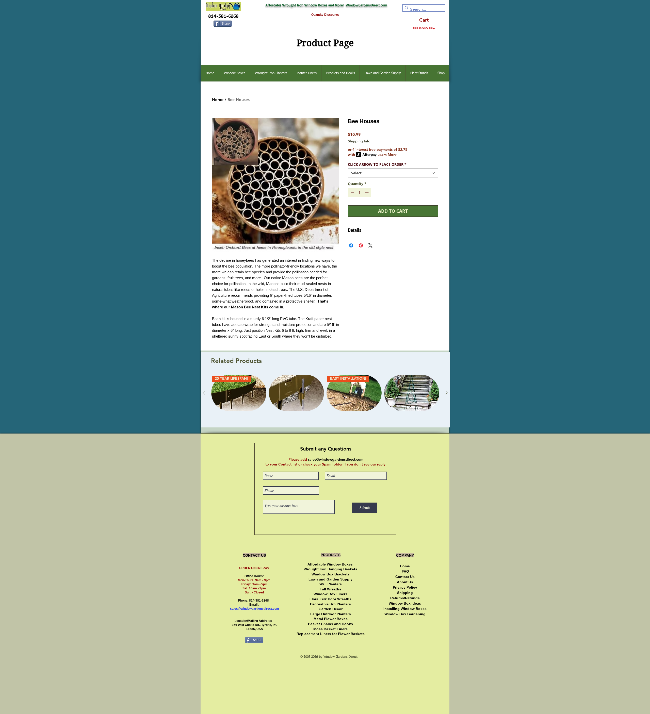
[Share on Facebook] (351, 245)
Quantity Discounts (325, 14)
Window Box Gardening (405, 614)
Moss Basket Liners (330, 629)
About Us (405, 582)
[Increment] (367, 192)
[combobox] (393, 173)
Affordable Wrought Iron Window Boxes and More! (306, 5)
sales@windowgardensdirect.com (254, 608)
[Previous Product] (204, 393)
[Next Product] (447, 393)
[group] (325, 399)
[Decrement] (352, 192)
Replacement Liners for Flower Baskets (331, 634)
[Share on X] (370, 245)
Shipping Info (359, 141)
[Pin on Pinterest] (361, 245)
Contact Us (405, 577)
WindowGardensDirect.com (366, 5)
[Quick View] (296, 393)
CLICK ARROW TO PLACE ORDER (377, 164)
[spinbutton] (359, 192)
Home (217, 99)
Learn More (387, 154)
